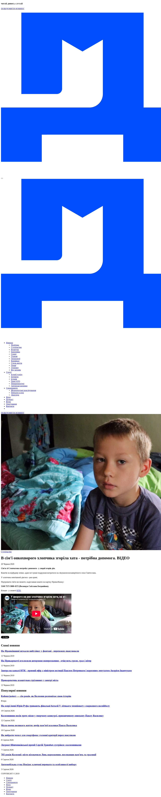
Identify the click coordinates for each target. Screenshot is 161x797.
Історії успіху (16, 374)
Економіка (15, 352)
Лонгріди (15, 395)
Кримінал (15, 361)
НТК (19, 590)
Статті (8, 372)
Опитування (11, 404)
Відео (8, 402)
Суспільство (16, 347)
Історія (14, 379)
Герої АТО (15, 381)
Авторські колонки (19, 386)
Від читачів (16, 370)
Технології (15, 359)
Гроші (13, 365)
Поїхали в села (17, 393)
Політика (15, 345)
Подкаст (9, 399)
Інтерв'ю (14, 377)
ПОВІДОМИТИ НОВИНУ (12, 9)
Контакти (10, 406)
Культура (15, 349)
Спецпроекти (12, 388)
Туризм (14, 356)
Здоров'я (14, 368)
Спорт (13, 354)
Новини (9, 343)
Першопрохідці (17, 383)
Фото (8, 397)
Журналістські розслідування (23, 390)
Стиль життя (16, 363)
